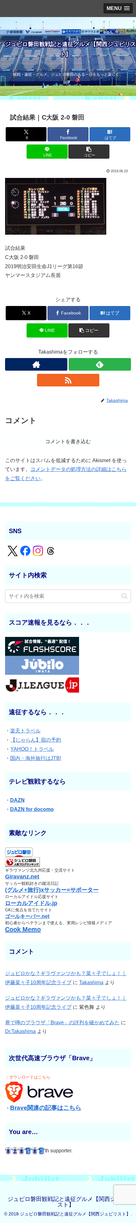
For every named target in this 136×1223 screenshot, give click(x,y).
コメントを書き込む (68, 441)
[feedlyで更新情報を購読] (100, 364)
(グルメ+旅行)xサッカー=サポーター (52, 890)
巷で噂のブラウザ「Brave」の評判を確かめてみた (62, 1022)
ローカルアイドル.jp (31, 903)
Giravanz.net (22, 876)
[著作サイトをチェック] (36, 364)
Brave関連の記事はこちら (45, 1107)
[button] (88, 151)
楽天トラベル (25, 730)
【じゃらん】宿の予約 (35, 740)
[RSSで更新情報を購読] (68, 380)
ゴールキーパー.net (27, 916)
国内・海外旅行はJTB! (35, 758)
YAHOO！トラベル (32, 749)
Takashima (91, 982)
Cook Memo (23, 929)
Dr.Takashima (20, 1031)
